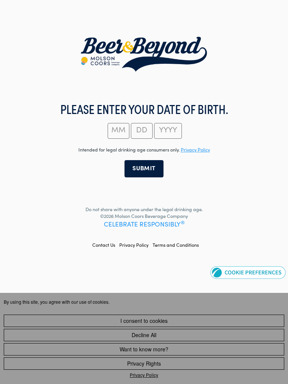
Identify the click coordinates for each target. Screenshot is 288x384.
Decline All (144, 335)
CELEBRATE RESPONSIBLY (144, 225)
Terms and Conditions (176, 245)
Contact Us (103, 245)
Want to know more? (144, 349)
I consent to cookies (144, 320)
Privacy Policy (133, 245)
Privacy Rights (144, 363)
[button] (248, 272)
